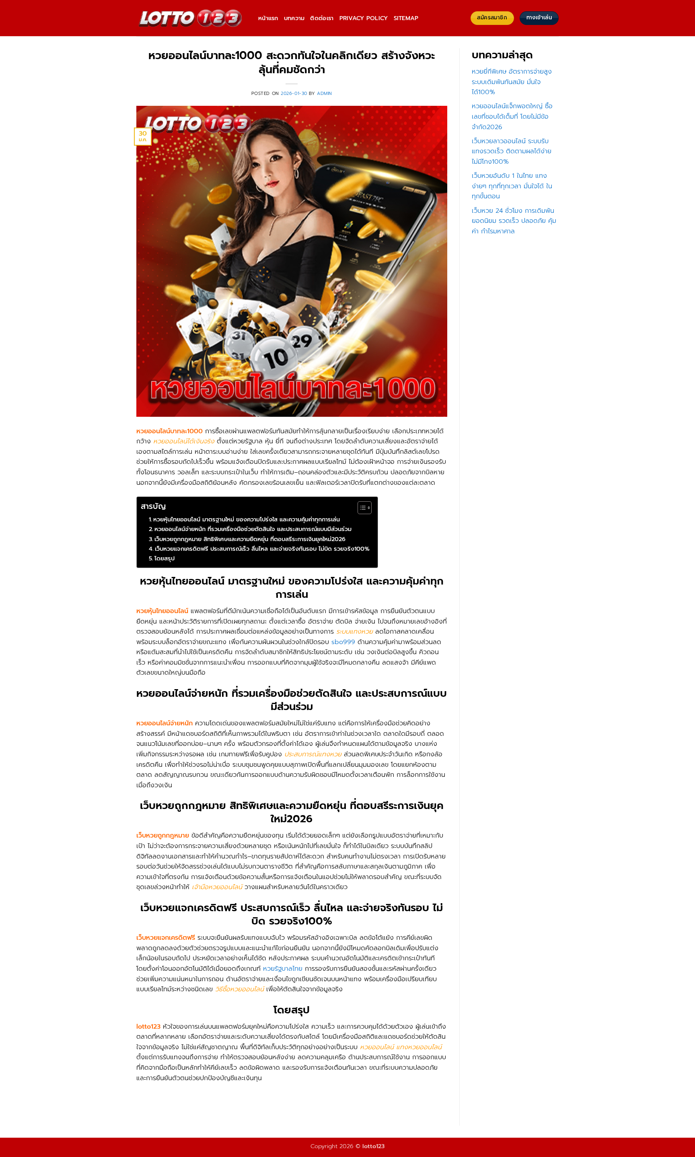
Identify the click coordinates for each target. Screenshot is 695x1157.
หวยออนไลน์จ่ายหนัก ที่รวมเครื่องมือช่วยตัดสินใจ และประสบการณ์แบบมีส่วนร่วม (253, 529)
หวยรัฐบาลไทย (282, 969)
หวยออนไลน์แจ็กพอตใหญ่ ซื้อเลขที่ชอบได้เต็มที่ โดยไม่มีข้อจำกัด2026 (512, 116)
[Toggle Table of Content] (361, 508)
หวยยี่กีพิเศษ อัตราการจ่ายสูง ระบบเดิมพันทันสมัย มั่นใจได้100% (512, 82)
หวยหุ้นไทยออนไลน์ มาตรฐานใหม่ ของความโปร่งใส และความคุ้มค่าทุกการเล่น (246, 519)
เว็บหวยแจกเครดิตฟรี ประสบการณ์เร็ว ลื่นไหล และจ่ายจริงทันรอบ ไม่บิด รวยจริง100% (262, 548)
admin (324, 93)
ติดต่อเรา (321, 18)
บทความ (294, 18)
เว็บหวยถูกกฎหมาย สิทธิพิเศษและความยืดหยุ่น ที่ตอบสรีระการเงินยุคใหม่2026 (249, 539)
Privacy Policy (363, 18)
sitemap (406, 18)
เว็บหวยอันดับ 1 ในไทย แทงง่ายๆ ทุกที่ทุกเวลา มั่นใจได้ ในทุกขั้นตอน (512, 186)
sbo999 (343, 642)
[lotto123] (191, 18)
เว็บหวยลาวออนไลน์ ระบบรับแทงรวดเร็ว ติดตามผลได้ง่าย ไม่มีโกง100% (511, 151)
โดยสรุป (164, 558)
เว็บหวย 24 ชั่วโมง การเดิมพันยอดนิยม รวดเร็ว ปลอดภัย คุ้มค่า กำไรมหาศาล (514, 221)
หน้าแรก (268, 18)
